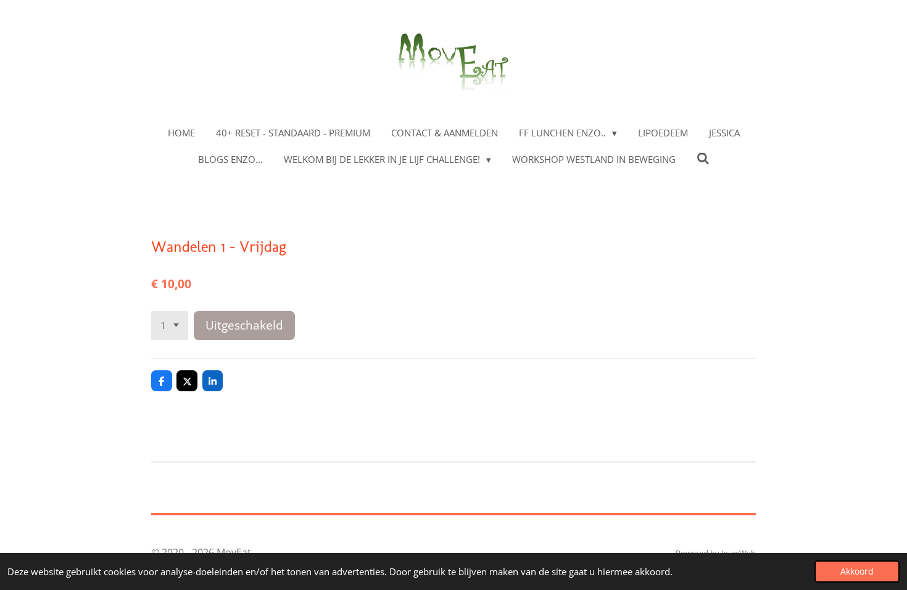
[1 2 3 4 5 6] (169, 325)
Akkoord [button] (857, 571)
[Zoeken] (703, 158)
